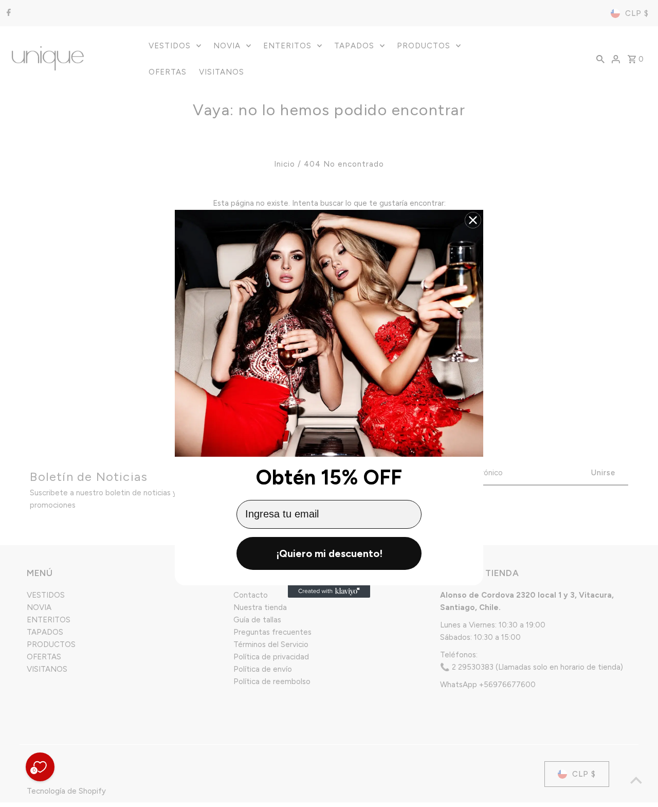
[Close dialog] (473, 220)
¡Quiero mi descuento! (329, 553)
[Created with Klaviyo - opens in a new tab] (329, 591)
